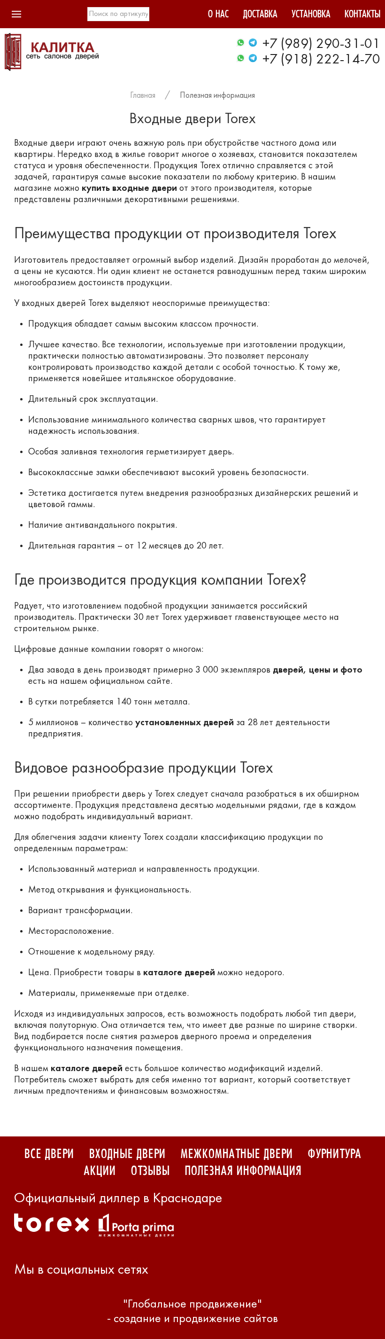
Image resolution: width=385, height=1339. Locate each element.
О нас (218, 15)
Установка (311, 15)
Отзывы (150, 1171)
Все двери (49, 1154)
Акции (100, 1171)
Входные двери (127, 1154)
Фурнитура (334, 1154)
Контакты (362, 15)
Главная (142, 96)
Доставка (260, 15)
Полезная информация (217, 96)
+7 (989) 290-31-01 (321, 44)
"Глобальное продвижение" (192, 1304)
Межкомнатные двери (236, 1154)
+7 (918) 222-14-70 (321, 60)
